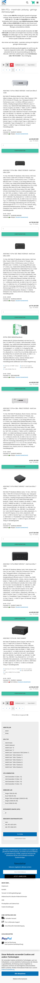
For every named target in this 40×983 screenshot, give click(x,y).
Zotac (7, 733)
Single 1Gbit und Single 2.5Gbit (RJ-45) (16, 798)
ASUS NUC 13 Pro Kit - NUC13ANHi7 (14, 638)
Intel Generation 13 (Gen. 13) (13, 779)
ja (5, 813)
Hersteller (7, 727)
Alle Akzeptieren (20, 973)
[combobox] (20, 65)
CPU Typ (6, 739)
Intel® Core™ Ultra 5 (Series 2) (14, 762)
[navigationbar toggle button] (37, 2)
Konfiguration (20, 150)
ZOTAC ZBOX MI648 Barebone (12, 337)
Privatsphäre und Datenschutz (10, 903)
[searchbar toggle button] (27, 2)
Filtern (20, 834)
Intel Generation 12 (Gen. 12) (13, 776)
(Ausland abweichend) (22, 134)
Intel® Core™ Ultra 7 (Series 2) (14, 765)
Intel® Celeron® (10, 745)
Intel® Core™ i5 (9, 747)
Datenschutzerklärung (8, 969)
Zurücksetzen (20, 838)
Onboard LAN (7, 790)
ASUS (7, 731)
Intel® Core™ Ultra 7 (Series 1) (14, 757)
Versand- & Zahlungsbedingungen (11, 893)
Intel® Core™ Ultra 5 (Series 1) (14, 755)
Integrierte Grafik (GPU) (11, 809)
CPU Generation (8, 773)
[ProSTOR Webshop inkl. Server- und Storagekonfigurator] (3, 2)
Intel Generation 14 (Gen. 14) (13, 781)
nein (6, 822)
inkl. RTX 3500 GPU (10, 827)
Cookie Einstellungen (8, 907)
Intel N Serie (8, 743)
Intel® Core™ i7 (9, 750)
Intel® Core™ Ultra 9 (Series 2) (14, 767)
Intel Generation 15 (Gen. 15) (13, 784)
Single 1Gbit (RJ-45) (11, 793)
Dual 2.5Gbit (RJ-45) (11, 803)
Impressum (5, 886)
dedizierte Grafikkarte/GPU (12, 818)
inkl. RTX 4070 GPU (10, 824)
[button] (4, 65)
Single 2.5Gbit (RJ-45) (11, 801)
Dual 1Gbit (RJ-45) (10, 796)
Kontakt (4, 889)
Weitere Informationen (20, 979)
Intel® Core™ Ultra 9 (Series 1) (14, 760)
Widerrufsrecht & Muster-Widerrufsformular (14, 896)
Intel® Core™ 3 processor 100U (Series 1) (17, 752)
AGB (3, 900)
